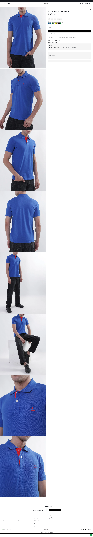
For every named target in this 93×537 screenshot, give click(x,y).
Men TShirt (16, 6)
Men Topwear (10, 6)
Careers (3, 521)
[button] (3, 3)
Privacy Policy (51, 517)
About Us (3, 517)
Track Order (35, 526)
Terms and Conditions (43, 532)
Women (19, 518)
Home (3, 6)
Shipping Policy (36, 518)
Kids (18, 520)
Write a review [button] (55, 509)
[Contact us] (91, 535)
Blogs (3, 520)
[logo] (46, 3)
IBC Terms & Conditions (37, 521)
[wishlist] (91, 3)
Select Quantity (51, 25)
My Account (4, 518)
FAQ (34, 523)
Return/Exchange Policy (37, 520)
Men (6, 6)
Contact (35, 517)
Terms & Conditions (52, 518)
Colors (49, 21)
